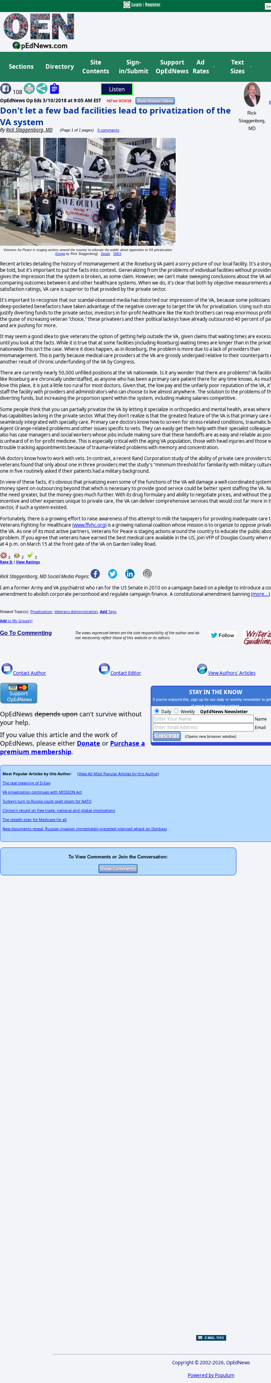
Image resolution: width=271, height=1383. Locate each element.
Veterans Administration (76, 611)
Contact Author (29, 673)
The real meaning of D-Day (26, 783)
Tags (108, 611)
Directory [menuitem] (59, 66)
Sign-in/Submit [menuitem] (132, 66)
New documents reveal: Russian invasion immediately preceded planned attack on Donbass (84, 828)
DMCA (117, 254)
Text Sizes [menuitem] (237, 66)
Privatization (41, 611)
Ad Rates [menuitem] (201, 66)
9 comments (108, 130)
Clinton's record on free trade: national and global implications (58, 810)
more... (260, 594)
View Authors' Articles (231, 673)
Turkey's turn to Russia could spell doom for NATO (46, 801)
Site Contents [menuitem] (95, 66)
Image (60, 253)
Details (105, 254)
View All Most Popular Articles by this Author (118, 773)
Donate (88, 743)
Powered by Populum (211, 1375)
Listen (117, 89)
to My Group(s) (16, 620)
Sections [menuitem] (21, 66)
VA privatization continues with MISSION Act (42, 792)
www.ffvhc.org (89, 525)
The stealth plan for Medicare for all (34, 819)
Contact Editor (125, 673)
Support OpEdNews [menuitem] (169, 66)
